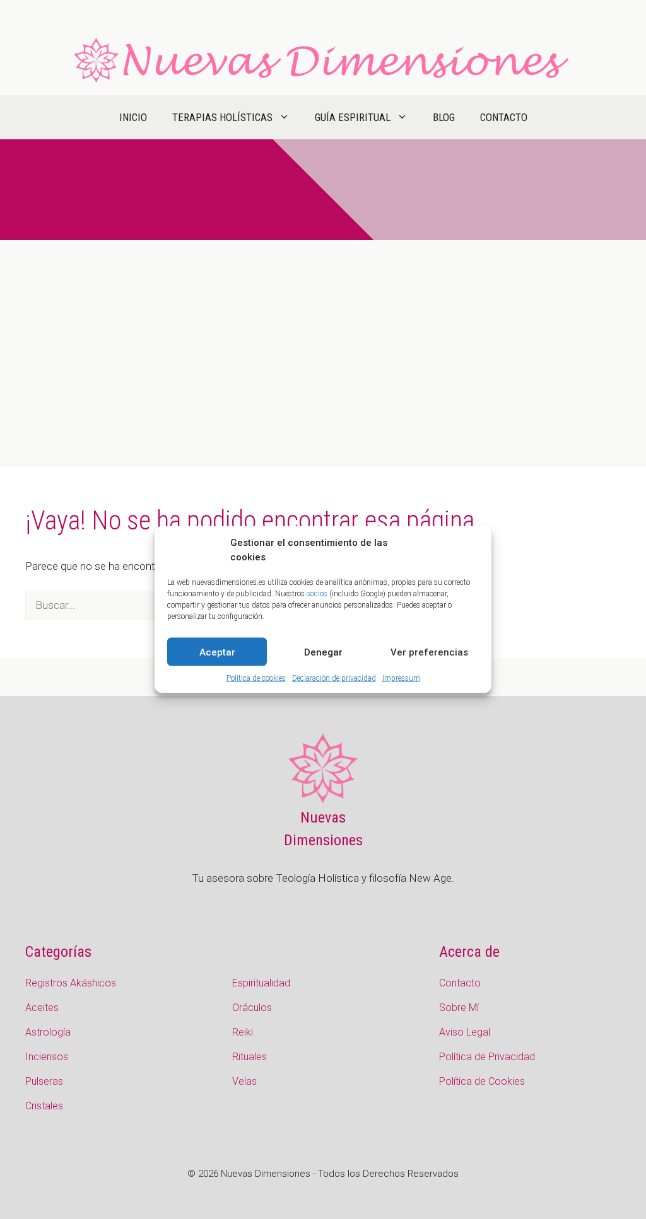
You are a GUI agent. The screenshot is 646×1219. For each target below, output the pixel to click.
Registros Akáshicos (70, 983)
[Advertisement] (323, 334)
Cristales (44, 1106)
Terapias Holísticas (222, 117)
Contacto (503, 117)
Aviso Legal (464, 1032)
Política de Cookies (482, 1081)
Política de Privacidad (487, 1057)
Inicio (133, 117)
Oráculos (252, 1008)
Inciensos (46, 1057)
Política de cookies (256, 678)
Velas (244, 1081)
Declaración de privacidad (334, 678)
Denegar (323, 651)
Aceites (42, 1008)
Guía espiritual (353, 117)
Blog (444, 117)
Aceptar (217, 651)
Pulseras (44, 1081)
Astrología (48, 1032)
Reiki (242, 1032)
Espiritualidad (261, 983)
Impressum (401, 678)
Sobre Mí (459, 1008)
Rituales (249, 1057)
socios (317, 593)
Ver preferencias (429, 651)
